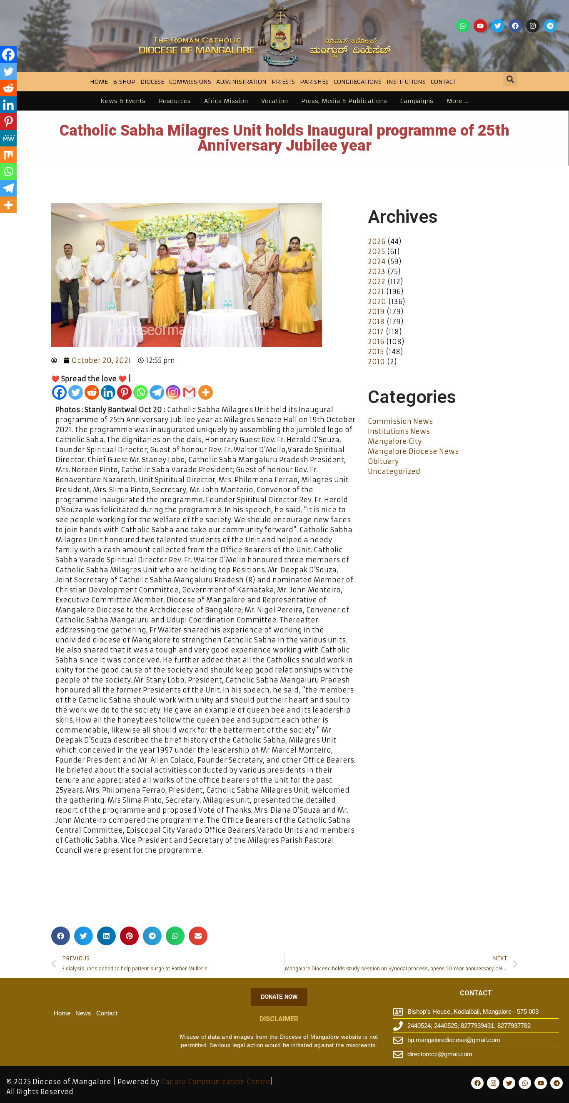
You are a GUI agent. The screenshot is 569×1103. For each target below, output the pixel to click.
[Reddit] (92, 392)
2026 (376, 241)
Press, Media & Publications (344, 101)
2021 (376, 291)
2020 (377, 301)
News (83, 1013)
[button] (510, 79)
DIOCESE (152, 82)
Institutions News (399, 431)
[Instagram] (532, 26)
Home (99, 82)
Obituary (383, 461)
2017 (376, 331)
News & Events (122, 101)
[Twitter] (497, 26)
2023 (376, 271)
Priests (283, 82)
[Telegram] (550, 26)
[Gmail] (189, 392)
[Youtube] (480, 26)
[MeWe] (8, 138)
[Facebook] (515, 26)
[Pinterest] (124, 392)
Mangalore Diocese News (413, 451)
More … (458, 101)
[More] (205, 392)
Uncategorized (394, 471)
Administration (241, 82)
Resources (175, 101)
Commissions (190, 82)
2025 (376, 251)
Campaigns (416, 101)
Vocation (274, 101)
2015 (376, 352)
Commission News (400, 421)
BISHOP (124, 82)
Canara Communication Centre (215, 1082)
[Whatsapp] (462, 26)
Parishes (314, 82)
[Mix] (8, 154)
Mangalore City (395, 441)
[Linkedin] (108, 392)
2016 (376, 341)
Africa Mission (226, 101)
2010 (376, 362)
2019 (376, 311)
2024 (376, 261)
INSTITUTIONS (406, 82)
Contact (443, 82)
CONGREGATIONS (358, 82)
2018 (376, 321)
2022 (376, 281)
